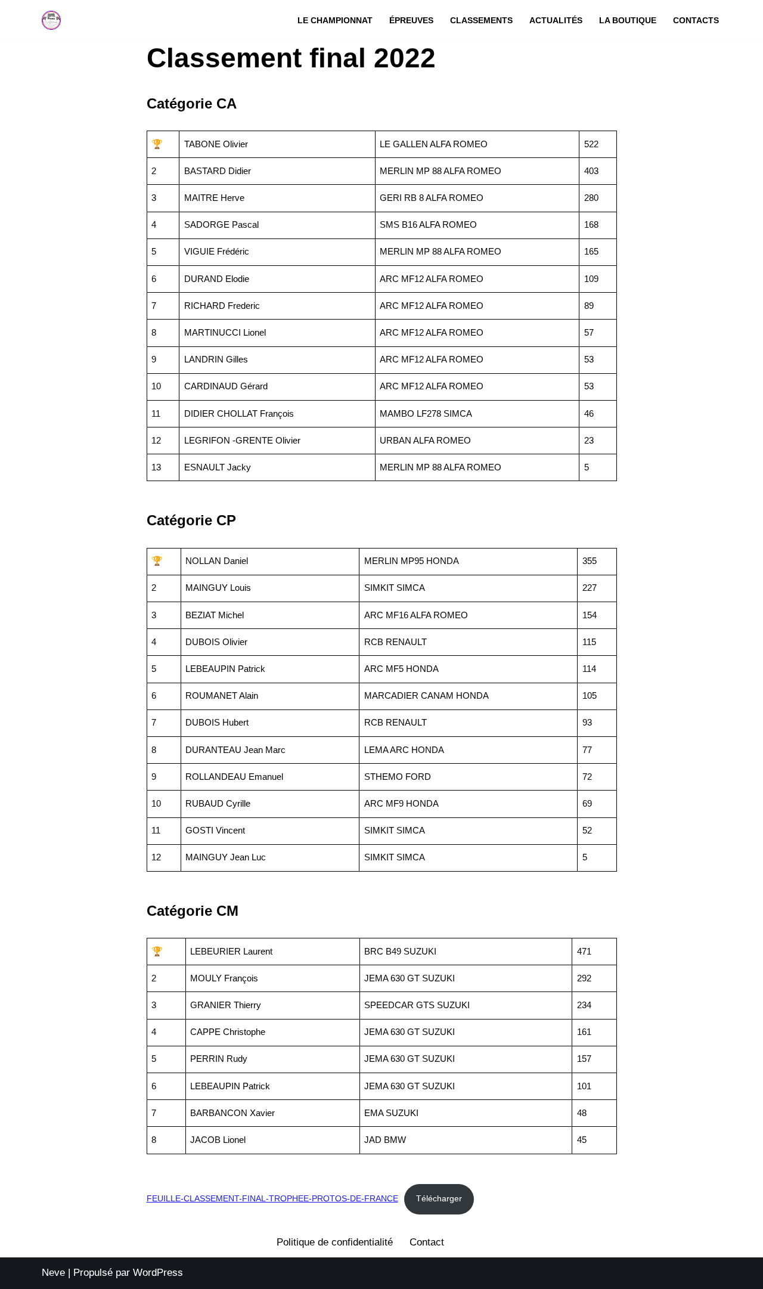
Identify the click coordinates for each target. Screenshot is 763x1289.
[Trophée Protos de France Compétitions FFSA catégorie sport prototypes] (51, 20)
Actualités (555, 20)
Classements (481, 20)
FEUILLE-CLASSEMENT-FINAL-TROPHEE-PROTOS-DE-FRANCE (272, 1198)
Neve (53, 1272)
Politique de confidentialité (335, 1242)
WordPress (158, 1272)
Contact (427, 1242)
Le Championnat (335, 20)
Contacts (696, 20)
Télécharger (439, 1198)
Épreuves (411, 20)
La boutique (627, 20)
